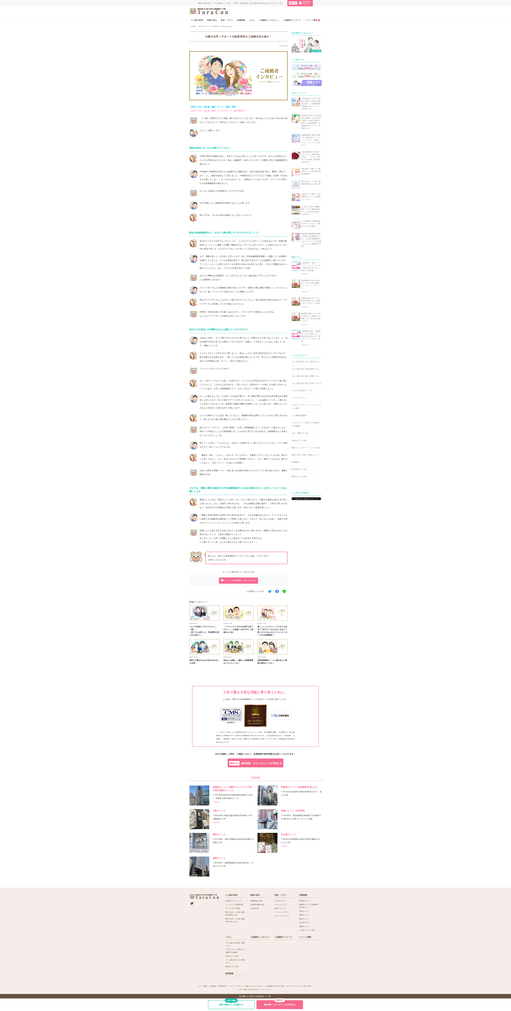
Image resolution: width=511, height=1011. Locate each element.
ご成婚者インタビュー (269, 20)
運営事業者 (222, 986)
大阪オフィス (219, 810)
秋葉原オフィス (304, 901)
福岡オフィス (219, 858)
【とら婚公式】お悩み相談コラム (306, 369)
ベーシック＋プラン (282, 912)
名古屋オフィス (288, 834)
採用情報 (229, 973)
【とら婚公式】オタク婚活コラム (306, 362)
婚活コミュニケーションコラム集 (306, 448)
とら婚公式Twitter (300, 493)
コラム (252, 20)
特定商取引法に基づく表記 (275, 986)
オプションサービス (282, 916)
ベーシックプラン (281, 905)
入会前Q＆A (254, 908)
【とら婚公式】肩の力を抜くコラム (306, 383)
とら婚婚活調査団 (299, 415)
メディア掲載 (202, 986)
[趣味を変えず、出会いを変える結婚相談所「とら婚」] (209, 11)
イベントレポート (299, 398)
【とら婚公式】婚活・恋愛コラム (306, 376)
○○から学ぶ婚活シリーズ (302, 390)
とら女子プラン (280, 901)
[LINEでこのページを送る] (284, 591)
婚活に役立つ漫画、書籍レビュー (306, 455)
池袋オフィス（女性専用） (293, 810)
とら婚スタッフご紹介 (307, 930)
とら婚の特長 (197, 20)
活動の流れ (212, 20)
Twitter (216, 802)
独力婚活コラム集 (299, 469)
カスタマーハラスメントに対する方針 (298, 986)
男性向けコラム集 (299, 476)
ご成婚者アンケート (292, 20)
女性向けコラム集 (299, 440)
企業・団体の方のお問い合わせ (249, 989)
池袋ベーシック (280, 908)
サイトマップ (266, 989)
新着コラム (297, 257)
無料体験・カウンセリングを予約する (256, 763)
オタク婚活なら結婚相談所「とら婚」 (258, 996)
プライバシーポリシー (235, 986)
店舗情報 (241, 20)
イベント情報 (312, 20)
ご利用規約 (212, 986)
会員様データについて (233, 901)
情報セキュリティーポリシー (254, 986)
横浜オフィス (219, 834)
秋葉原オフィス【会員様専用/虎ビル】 (299, 787)
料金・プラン (227, 20)
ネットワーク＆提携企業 (234, 905)
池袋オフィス (304, 915)
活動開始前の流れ (256, 901)
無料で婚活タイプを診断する (231, 1003)
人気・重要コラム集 (300, 433)
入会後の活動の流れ (257, 905)
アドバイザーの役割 (232, 908)
